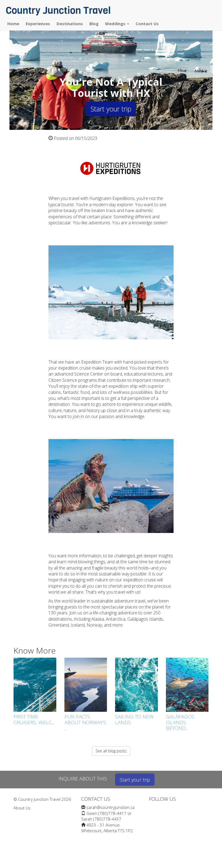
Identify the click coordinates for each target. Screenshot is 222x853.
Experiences (38, 23)
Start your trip (110, 108)
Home (13, 23)
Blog (94, 23)
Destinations (70, 23)
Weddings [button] (115, 23)
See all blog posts (111, 750)
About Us (22, 808)
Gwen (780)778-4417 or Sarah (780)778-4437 (106, 816)
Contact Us (147, 23)
